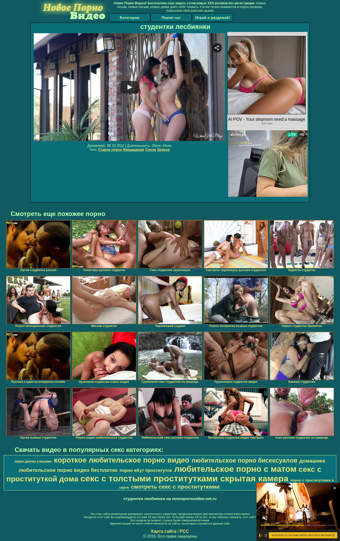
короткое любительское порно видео (121, 460)
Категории (129, 17)
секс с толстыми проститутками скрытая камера (184, 478)
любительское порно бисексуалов (244, 460)
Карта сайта (163, 531)
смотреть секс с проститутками (175, 487)
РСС (184, 531)
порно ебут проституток (146, 470)
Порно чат (171, 17)
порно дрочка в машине (33, 461)
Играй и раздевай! (212, 17)
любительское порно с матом (235, 468)
